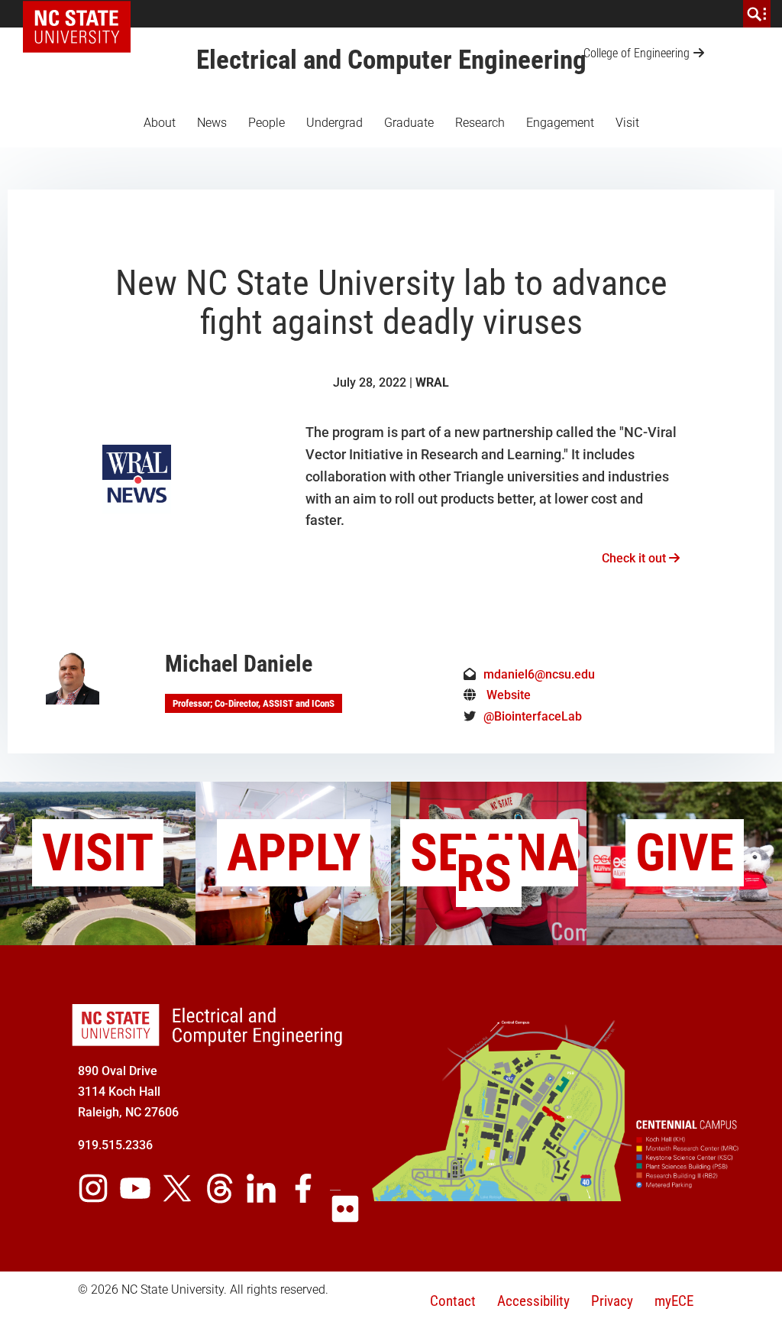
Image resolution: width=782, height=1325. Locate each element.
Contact (453, 1301)
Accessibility (533, 1301)
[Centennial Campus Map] (556, 1195)
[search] (757, 14)
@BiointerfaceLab (532, 716)
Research (480, 122)
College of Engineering (636, 53)
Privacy (612, 1301)
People (266, 122)
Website (508, 695)
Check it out (635, 558)
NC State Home (82, 14)
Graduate (409, 122)
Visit (627, 122)
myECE (673, 1301)
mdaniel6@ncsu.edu (539, 674)
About (160, 122)
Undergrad (334, 122)
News (212, 122)
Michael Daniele (238, 663)
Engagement (560, 122)
